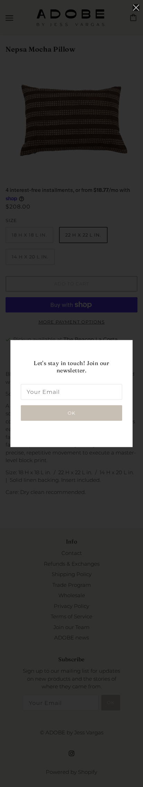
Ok (71, 412)
